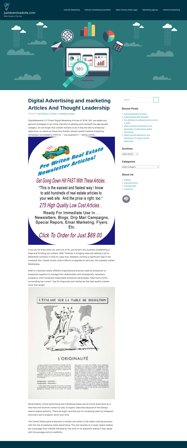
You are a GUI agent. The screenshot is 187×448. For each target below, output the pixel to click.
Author (54, 114)
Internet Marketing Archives (135, 114)
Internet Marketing (72, 10)
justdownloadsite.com (19, 13)
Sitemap (127, 180)
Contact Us (128, 189)
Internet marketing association (98, 10)
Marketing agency (150, 10)
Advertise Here (130, 186)
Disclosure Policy (131, 183)
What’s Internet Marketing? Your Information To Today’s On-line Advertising (137, 138)
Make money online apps (127, 10)
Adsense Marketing (171, 10)
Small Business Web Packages (136, 117)
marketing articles (67, 114)
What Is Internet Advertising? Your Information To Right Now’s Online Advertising (138, 129)
